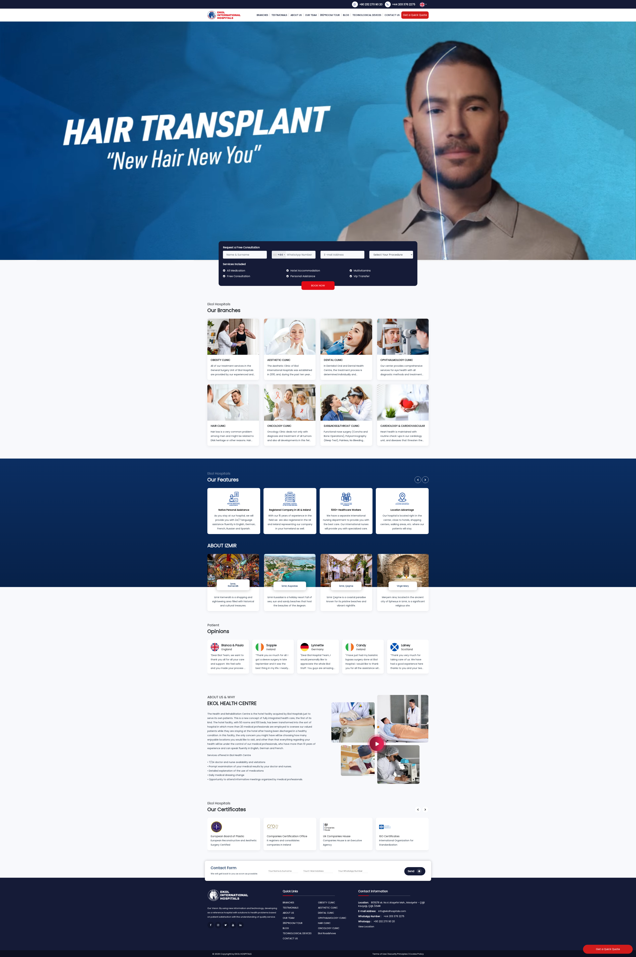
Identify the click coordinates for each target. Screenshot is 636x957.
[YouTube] (233, 925)
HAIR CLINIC (324, 923)
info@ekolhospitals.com (392, 911)
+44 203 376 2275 (403, 4)
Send (411, 871)
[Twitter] (225, 925)
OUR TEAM (311, 15)
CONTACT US (392, 15)
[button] (418, 479)
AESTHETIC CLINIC (328, 907)
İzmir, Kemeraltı (233, 585)
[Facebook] (210, 925)
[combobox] (279, 254)
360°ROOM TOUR (330, 15)
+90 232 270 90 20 (370, 4)
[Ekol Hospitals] (380, 739)
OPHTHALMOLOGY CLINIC (332, 918)
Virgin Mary (403, 586)
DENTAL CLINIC (326, 912)
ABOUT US (296, 15)
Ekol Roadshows (327, 933)
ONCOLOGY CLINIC (328, 928)
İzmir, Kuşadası (290, 586)
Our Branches (223, 310)
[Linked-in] (240, 925)
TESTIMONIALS (279, 15)
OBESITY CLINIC (326, 902)
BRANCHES (262, 15)
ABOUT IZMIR (222, 545)
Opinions (218, 631)
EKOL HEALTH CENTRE (232, 703)
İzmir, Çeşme (346, 586)
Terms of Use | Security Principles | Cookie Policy (398, 954)
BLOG (346, 15)
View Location (366, 926)
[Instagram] (218, 925)
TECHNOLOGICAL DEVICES (366, 15)
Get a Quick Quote (415, 15)
